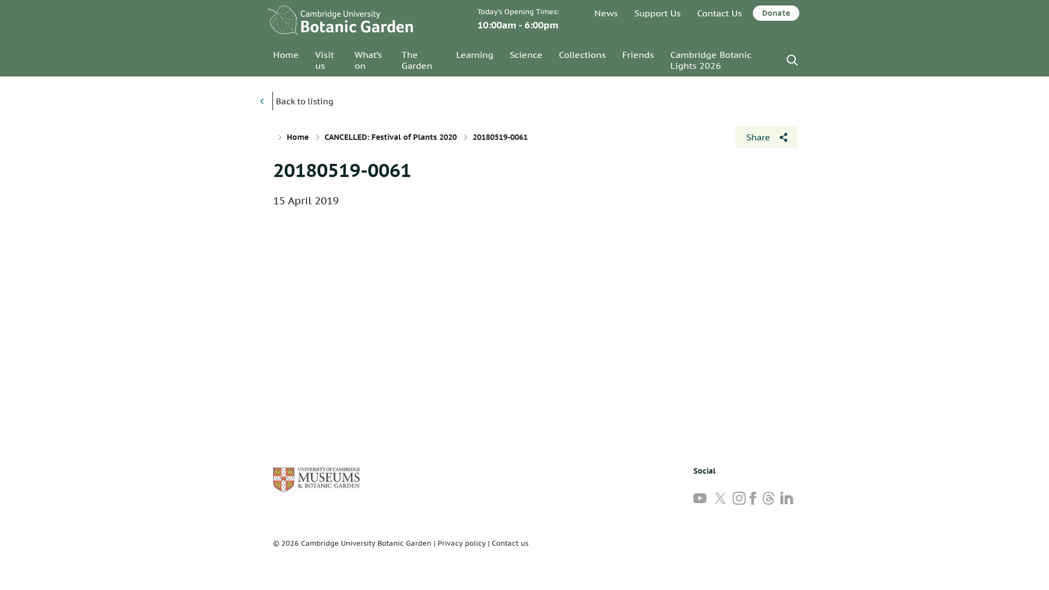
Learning (474, 54)
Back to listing (304, 101)
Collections (582, 54)
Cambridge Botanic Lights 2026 (710, 60)
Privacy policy (462, 543)
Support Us (657, 13)
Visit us (324, 60)
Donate (776, 13)
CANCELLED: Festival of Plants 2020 (391, 137)
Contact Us (719, 13)
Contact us (510, 543)
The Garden (417, 60)
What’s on (368, 60)
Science (526, 54)
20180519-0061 (342, 170)
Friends (638, 54)
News (606, 13)
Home (286, 54)
